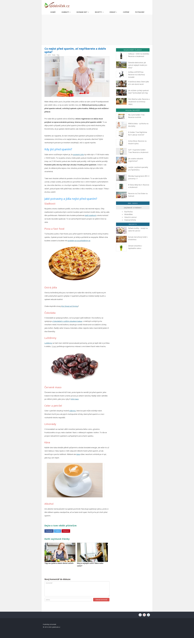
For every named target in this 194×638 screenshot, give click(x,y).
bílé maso (75, 399)
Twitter (57, 531)
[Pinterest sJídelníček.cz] (145, 615)
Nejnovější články (133, 50)
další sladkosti (90, 215)
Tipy (58, 55)
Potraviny (139, 12)
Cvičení (126, 12)
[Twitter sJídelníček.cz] (149, 615)
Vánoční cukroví (130, 217)
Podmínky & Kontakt (49, 624)
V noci (54, 346)
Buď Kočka (128, 212)
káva (78, 454)
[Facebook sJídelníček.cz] (141, 615)
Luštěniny (48, 343)
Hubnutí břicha (130, 220)
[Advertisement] (97, 30)
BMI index (133, 203)
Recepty (133, 224)
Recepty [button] (98, 12)
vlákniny (72, 410)
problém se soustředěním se (79, 240)
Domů (53, 12)
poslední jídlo (78, 154)
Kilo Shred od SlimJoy (69, 306)
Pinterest (66, 531)
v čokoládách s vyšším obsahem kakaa (67, 321)
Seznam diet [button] (82, 12)
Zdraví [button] (113, 12)
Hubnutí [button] (65, 12)
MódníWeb (128, 214)
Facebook (49, 531)
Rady (53, 55)
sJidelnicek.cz (56, 627)
